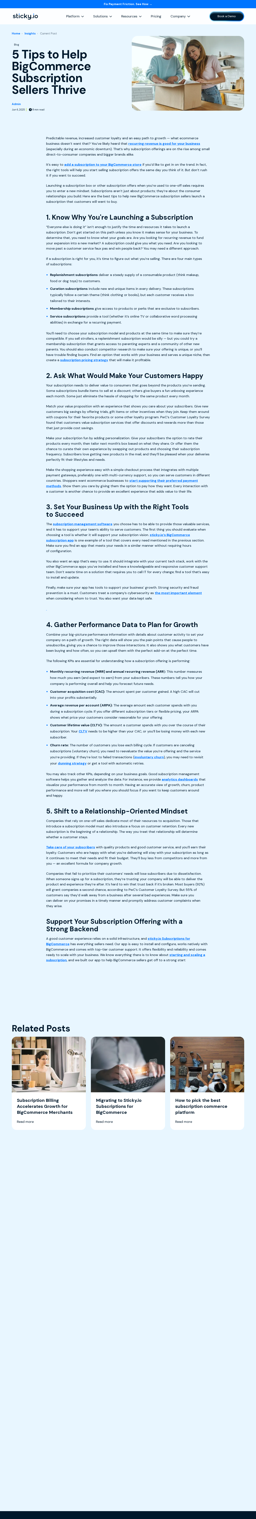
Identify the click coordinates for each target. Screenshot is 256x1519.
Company (178, 16)
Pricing (156, 16)
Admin (16, 104)
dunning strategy (72, 763)
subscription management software (82, 524)
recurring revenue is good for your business (164, 143)
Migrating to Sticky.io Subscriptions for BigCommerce (118, 1106)
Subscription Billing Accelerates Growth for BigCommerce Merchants (45, 1106)
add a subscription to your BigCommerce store (102, 164)
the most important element (178, 593)
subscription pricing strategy (84, 360)
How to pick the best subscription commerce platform (201, 1106)
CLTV (83, 731)
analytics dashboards (180, 779)
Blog (16, 44)
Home (16, 33)
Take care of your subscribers (70, 847)
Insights (30, 33)
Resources (129, 16)
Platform (73, 16)
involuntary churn (149, 757)
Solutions (100, 16)
